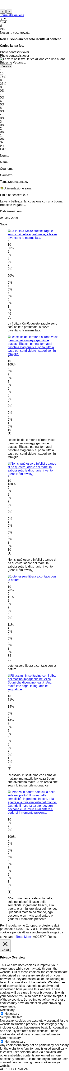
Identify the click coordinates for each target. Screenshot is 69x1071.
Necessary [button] (7, 1009)
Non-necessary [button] (10, 1037)
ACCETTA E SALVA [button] (14, 1069)
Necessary (12, 1013)
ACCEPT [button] (39, 936)
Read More (23, 936)
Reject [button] (52, 936)
